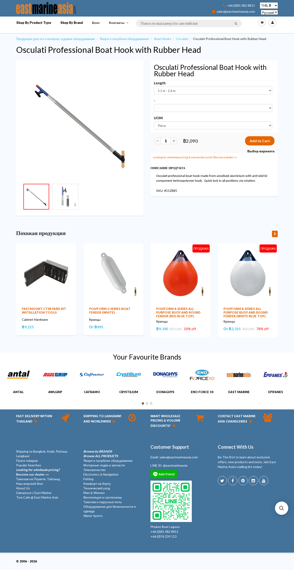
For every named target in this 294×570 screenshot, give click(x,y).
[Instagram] (253, 480)
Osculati (182, 39)
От (96, 327)
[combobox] (189, 23)
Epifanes (275, 392)
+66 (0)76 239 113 (163, 536)
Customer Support (169, 447)
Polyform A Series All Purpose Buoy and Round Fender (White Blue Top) (245, 312)
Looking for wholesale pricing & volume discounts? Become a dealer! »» (195, 157)
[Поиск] (236, 23)
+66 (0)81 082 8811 (241, 5)
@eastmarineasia (175, 465)
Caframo (92, 392)
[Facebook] (232, 480)
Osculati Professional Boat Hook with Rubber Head (108, 50)
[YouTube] (263, 480)
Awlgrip (55, 392)
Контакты (116, 23)
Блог (96, 23)
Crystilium (128, 392)
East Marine (239, 392)
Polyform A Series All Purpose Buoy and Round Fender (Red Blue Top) (178, 312)
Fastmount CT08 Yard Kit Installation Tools (44, 310)
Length (160, 83)
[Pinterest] (243, 480)
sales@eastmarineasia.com (236, 11)
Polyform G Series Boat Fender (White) (109, 310)
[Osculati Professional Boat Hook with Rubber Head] (80, 123)
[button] (281, 508)
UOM (158, 118)
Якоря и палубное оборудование (124, 39)
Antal (18, 392)
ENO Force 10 (202, 392)
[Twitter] (222, 480)
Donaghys (165, 392)
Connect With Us (235, 447)
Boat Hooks (162, 39)
